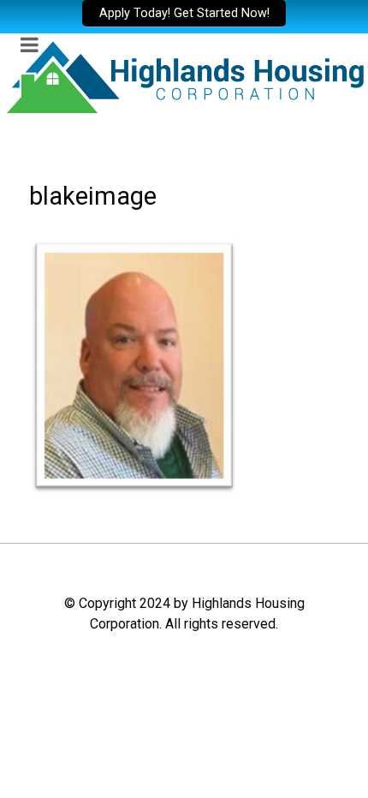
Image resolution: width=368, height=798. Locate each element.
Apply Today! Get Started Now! (184, 13)
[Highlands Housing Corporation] (184, 76)
